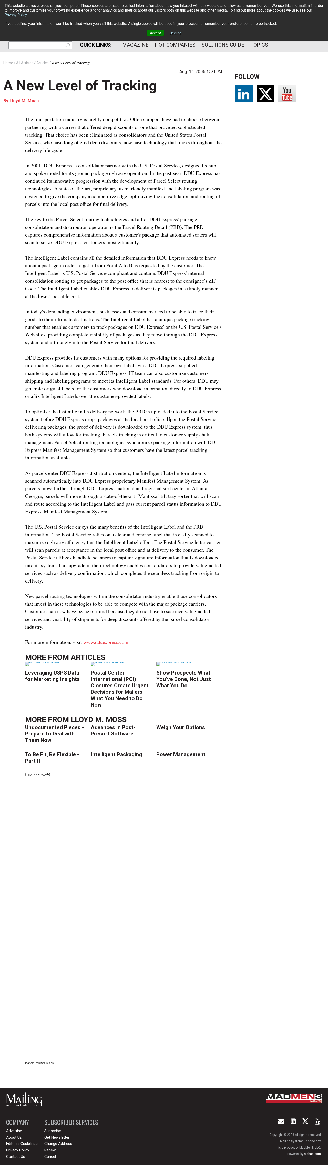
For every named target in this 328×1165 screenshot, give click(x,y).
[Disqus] (123, 852)
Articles (88, 657)
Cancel (50, 1156)
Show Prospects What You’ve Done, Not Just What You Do (183, 679)
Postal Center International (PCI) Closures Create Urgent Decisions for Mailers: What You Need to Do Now (120, 689)
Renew (50, 1150)
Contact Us (15, 1156)
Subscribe (52, 1131)
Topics (259, 45)
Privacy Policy (16, 14)
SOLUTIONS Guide (223, 45)
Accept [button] (155, 32)
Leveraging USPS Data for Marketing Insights (52, 676)
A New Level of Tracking (80, 85)
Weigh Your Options (180, 727)
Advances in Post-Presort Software (113, 730)
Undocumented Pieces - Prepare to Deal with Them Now (54, 733)
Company (17, 1122)
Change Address (58, 1143)
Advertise (14, 1131)
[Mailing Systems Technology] (25, 1099)
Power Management (181, 754)
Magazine (135, 45)
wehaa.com (312, 1154)
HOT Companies (175, 45)
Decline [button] (175, 32)
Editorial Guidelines (22, 1143)
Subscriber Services (71, 1122)
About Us (14, 1137)
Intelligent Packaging (116, 754)
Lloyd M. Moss (24, 100)
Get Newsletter (56, 1137)
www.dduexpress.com (105, 642)
